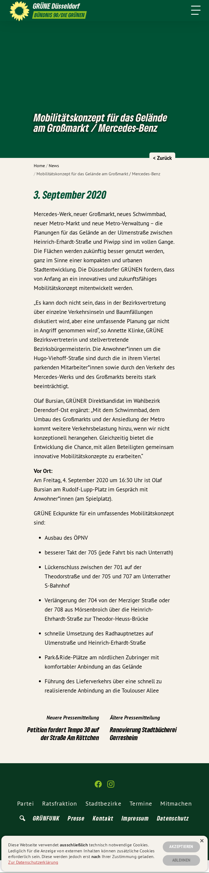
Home (39, 165)
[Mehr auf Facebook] (98, 786)
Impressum (135, 818)
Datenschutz (173, 818)
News (54, 165)
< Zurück (162, 158)
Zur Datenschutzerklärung (33, 862)
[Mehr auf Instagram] (110, 786)
